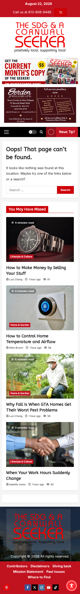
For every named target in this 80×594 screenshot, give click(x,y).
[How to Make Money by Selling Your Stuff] (40, 239)
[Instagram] (42, 587)
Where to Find (39, 577)
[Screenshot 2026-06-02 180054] (40, 105)
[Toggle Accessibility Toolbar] (71, 585)
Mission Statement (28, 572)
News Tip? (67, 132)
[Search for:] (31, 190)
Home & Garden (19, 324)
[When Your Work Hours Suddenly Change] (40, 444)
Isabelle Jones (17, 484)
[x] (35, 587)
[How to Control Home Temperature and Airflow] (40, 307)
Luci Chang (15, 279)
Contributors (17, 566)
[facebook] (28, 587)
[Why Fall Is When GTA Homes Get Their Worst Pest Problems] (40, 376)
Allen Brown (16, 347)
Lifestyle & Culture (21, 256)
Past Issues (55, 572)
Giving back (62, 566)
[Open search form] (41, 132)
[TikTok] (56, 587)
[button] (6, 132)
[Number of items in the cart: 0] (60, 12)
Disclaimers (40, 566)
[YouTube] (49, 587)
